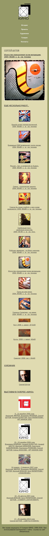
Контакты (24, 42)
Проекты (24, 29)
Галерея (24, 38)
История (24, 25)
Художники (24, 33)
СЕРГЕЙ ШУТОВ (11, 50)
